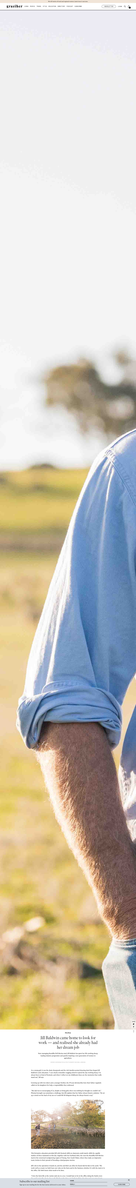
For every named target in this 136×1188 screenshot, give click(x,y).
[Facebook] (134, 1027)
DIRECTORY (61, 6)
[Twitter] (134, 1024)
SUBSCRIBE (78, 6)
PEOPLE (32, 6)
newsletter (108, 6)
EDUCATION (52, 6)
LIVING (26, 6)
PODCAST (70, 6)
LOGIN (120, 6)
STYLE (45, 6)
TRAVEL (38, 6)
